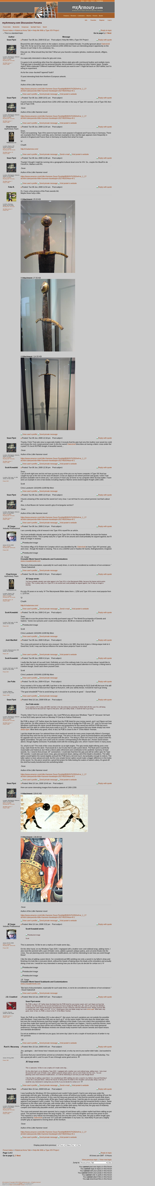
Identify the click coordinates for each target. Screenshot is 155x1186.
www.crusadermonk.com (30, 561)
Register (101, 20)
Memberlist (16, 27)
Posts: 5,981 (6, 64)
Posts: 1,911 (6, 1017)
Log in (110, 20)
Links (87, 1)
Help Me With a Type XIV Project (46, 30)
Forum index (7, 27)
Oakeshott (105, 44)
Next (109, 33)
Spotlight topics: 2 (7, 209)
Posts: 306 (6, 1060)
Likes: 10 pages (7, 59)
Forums (95, 16)
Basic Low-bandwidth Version (17, 1184)
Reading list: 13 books (9, 60)
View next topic (106, 1160)
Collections (81, 16)
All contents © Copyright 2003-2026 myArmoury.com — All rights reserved (21, 1182)
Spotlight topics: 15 (8, 152)
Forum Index (8, 30)
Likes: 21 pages (7, 148)
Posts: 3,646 (6, 695)
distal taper (25, 729)
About (82, 1)
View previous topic (90, 1160)
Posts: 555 (6, 210)
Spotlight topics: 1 (7, 1016)
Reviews (73, 16)
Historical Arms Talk (23, 30)
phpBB (20, 1183)
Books (101, 16)
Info (86, 20)
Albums (88, 16)
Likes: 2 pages (7, 546)
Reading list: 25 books (9, 206)
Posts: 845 (6, 550)
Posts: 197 (6, 653)
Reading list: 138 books (9, 547)
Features (66, 16)
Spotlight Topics (36, 27)
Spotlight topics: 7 (7, 63)
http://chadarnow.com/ (29, 149)
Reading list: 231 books (9, 149)
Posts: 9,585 (6, 153)
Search (92, 1)
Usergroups (25, 27)
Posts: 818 (6, 481)
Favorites (93, 20)
